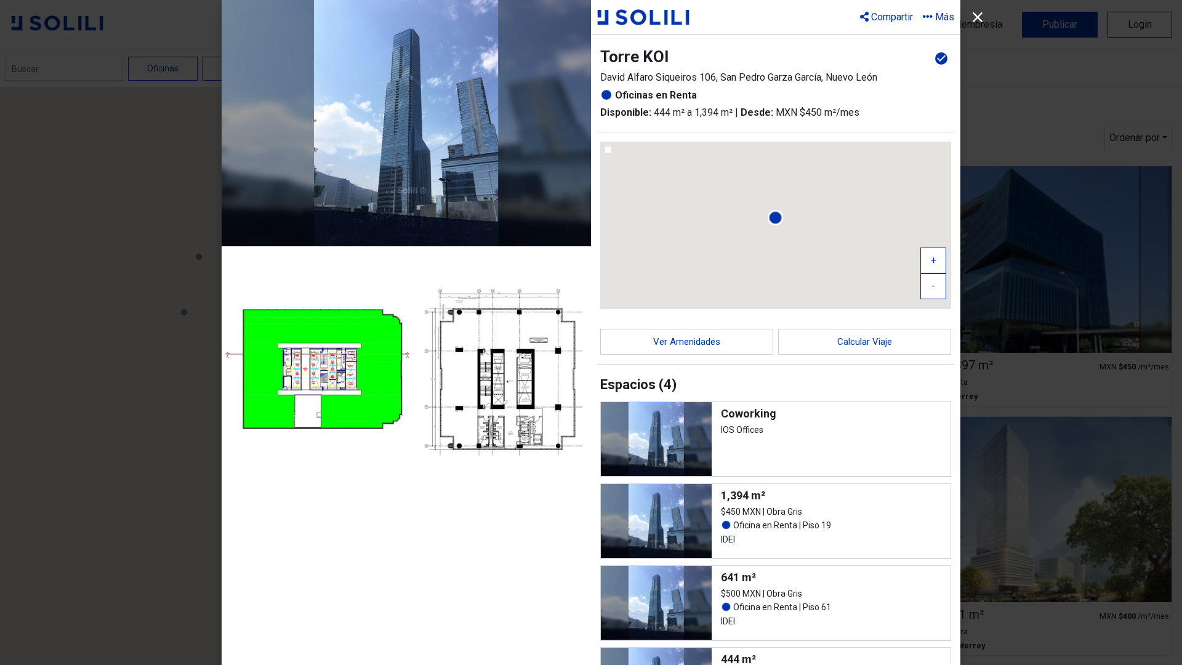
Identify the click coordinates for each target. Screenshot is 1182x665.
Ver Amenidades (686, 341)
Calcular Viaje (864, 341)
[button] (938, 17)
